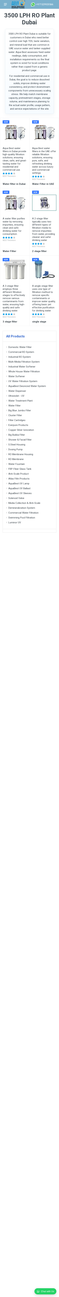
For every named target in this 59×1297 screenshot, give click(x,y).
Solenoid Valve (16, 498)
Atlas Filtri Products (19, 478)
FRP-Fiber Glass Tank (19, 468)
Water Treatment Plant (20, 400)
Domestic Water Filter (20, 347)
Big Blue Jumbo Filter (19, 410)
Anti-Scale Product (18, 473)
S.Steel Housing (16, 444)
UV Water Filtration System (22, 381)
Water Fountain (16, 464)
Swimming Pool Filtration (21, 517)
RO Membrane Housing (20, 454)
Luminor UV (14, 522)
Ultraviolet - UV (16, 395)
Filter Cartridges (16, 420)
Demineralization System (21, 507)
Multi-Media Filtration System (24, 361)
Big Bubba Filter (16, 434)
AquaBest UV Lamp (18, 483)
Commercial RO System (21, 352)
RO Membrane (16, 459)
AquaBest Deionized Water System (27, 386)
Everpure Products (18, 425)
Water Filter (14, 405)
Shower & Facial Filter (20, 439)
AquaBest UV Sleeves (20, 493)
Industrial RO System (19, 356)
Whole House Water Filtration (24, 371)
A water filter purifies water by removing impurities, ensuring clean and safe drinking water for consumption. (14, 226)
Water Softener (16, 376)
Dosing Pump (15, 449)
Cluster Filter (15, 415)
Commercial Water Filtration (23, 512)
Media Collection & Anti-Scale (24, 503)
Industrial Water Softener (21, 366)
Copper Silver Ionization (21, 429)
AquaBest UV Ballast (19, 488)
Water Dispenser (17, 391)
